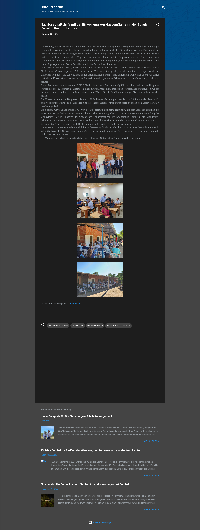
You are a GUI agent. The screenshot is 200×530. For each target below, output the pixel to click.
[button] (157, 25)
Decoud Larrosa (95, 325)
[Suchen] (163, 8)
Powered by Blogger (102, 522)
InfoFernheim (52, 7)
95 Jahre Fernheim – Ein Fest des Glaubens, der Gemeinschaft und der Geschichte (90, 450)
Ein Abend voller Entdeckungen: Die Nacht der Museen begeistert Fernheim (86, 484)
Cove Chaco (78, 325)
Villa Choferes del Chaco (118, 325)
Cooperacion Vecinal (58, 325)
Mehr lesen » (151, 441)
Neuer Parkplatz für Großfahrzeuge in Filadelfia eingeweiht (76, 416)
